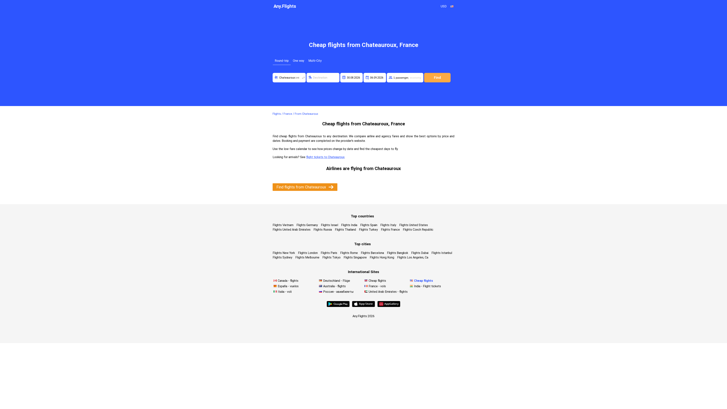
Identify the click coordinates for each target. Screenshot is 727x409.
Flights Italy (388, 225)
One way (298, 60)
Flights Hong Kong (382, 257)
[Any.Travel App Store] (363, 306)
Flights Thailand (345, 229)
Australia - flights (334, 286)
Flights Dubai (419, 253)
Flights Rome (349, 253)
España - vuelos (288, 286)
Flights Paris (329, 253)
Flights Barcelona (372, 253)
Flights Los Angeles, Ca (412, 257)
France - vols (377, 286)
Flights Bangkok (397, 253)
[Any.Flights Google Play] (338, 306)
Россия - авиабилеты (338, 291)
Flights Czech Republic (418, 229)
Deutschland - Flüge (336, 281)
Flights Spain (368, 225)
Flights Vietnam (283, 225)
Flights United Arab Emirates (291, 229)
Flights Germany (307, 225)
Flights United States (413, 225)
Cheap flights (377, 281)
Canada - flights (288, 281)
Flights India (349, 225)
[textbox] (289, 77)
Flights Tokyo (331, 257)
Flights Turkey (368, 229)
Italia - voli (285, 291)
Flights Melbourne (307, 257)
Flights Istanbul (441, 253)
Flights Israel (329, 225)
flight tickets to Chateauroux (325, 157)
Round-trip (282, 60)
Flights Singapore (355, 257)
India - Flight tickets (427, 286)
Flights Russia (323, 229)
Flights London (308, 253)
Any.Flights (285, 6)
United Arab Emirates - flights (388, 291)
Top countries (362, 216)
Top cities (362, 244)
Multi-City (315, 60)
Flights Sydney (282, 257)
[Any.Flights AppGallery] (389, 306)
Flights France (390, 229)
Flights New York (284, 253)
